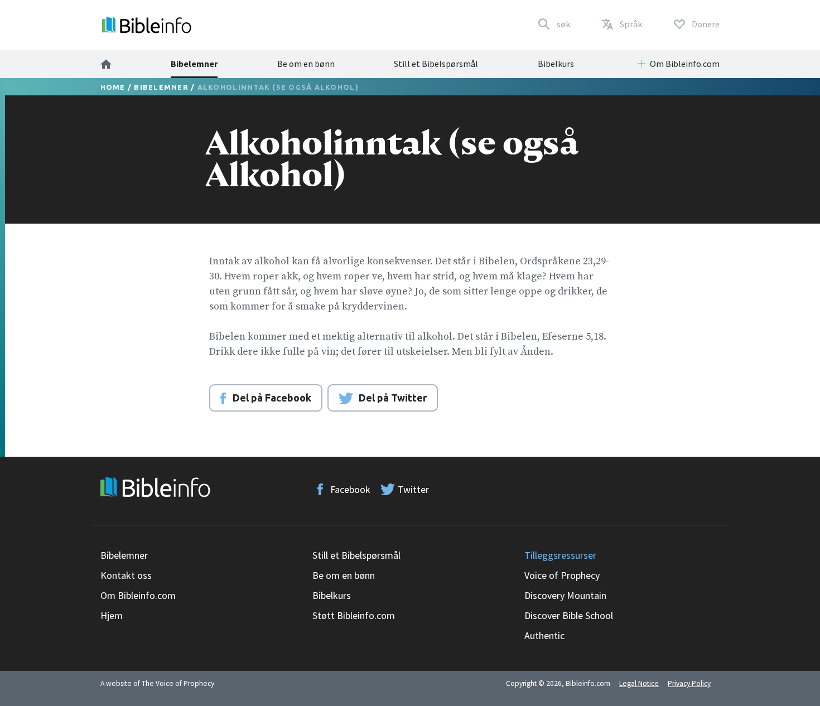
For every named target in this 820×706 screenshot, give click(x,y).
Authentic (544, 635)
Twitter (413, 489)
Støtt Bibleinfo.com (353, 615)
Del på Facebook (272, 397)
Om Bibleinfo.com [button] (685, 63)
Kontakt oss (126, 575)
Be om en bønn (306, 63)
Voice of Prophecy (562, 575)
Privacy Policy (689, 683)
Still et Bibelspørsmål (436, 63)
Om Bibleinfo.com (138, 595)
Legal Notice (639, 683)
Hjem (111, 615)
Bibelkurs (556, 63)
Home (113, 87)
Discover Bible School (568, 615)
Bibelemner (194, 63)
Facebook (350, 489)
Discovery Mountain (565, 595)
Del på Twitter (393, 397)
